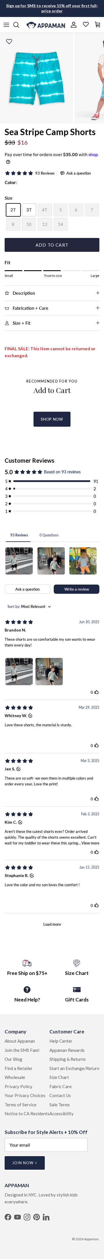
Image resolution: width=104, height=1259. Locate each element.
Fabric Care (60, 1086)
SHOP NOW (52, 419)
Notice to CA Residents (27, 1113)
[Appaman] (45, 25)
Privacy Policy (18, 1086)
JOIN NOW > (24, 1162)
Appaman (91, 1239)
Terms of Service (20, 1104)
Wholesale (15, 1077)
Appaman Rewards (67, 1050)
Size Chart (59, 1077)
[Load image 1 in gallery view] (36, 78)
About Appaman (20, 1041)
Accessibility (61, 1113)
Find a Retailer (19, 1068)
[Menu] (6, 24)
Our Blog (13, 1059)
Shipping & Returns (67, 1059)
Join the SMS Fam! (22, 1050)
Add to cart (52, 244)
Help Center (61, 1041)
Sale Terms (59, 1104)
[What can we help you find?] (19, 24)
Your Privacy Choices (25, 1095)
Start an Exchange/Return (74, 1068)
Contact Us (60, 1095)
